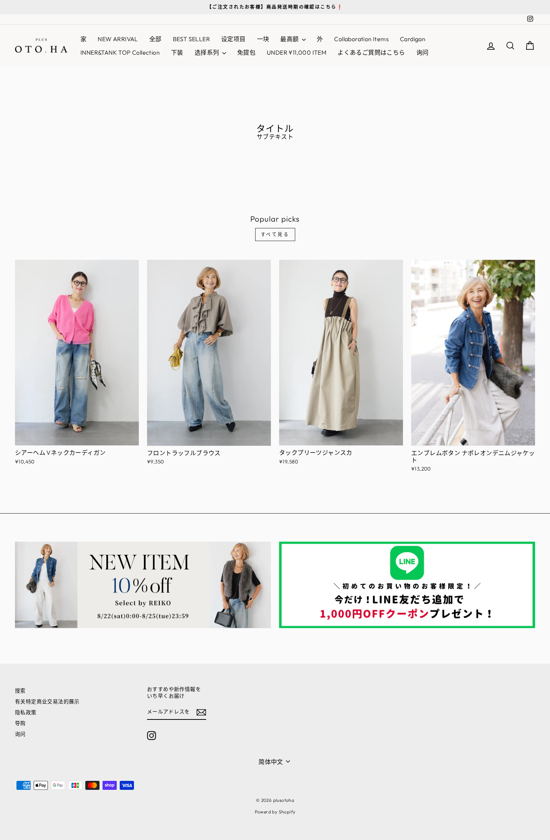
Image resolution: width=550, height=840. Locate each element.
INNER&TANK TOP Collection (120, 52)
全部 (155, 39)
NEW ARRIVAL (118, 39)
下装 (177, 52)
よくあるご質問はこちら (371, 52)
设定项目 (233, 39)
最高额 (290, 39)
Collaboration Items (361, 39)
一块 (263, 39)
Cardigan (412, 39)
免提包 (246, 52)
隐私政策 (26, 712)
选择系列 (207, 52)
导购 (20, 723)
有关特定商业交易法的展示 (47, 701)
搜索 (20, 690)
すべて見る (275, 234)
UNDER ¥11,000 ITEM (296, 52)
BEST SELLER (191, 39)
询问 (422, 52)
